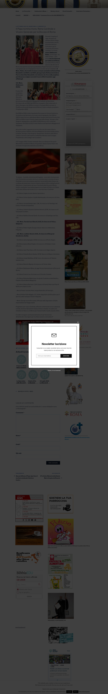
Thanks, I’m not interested (54, 370)
